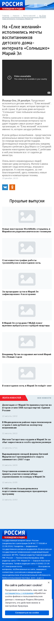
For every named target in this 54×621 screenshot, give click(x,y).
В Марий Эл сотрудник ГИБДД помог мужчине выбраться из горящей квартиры (26, 324)
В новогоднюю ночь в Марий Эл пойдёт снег (27, 386)
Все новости (44, 398)
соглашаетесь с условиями (19, 593)
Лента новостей (29, 16)
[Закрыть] (48, 582)
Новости (16, 16)
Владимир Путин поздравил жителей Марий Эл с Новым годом (26, 356)
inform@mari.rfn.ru (30, 566)
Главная (5, 16)
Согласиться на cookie (27, 613)
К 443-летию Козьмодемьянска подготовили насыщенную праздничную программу (24, 491)
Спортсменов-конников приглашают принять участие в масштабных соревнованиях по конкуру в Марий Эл (23, 474)
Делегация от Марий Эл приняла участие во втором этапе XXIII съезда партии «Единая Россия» (27, 408)
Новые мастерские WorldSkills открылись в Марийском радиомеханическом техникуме (26, 230)
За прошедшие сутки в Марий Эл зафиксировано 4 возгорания (20, 293)
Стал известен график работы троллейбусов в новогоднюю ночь (21, 261)
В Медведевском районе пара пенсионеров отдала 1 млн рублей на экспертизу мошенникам (26, 425)
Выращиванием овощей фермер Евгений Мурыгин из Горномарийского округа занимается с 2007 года (25, 457)
